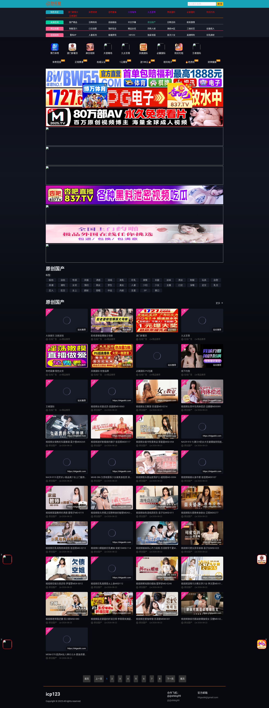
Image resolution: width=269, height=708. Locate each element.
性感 (74, 280)
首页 (87, 678)
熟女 (98, 285)
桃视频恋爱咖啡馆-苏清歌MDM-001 (153, 619)
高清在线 (55, 22)
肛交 (63, 290)
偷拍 (51, 280)
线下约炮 (185, 371)
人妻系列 (93, 35)
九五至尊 (185, 335)
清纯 (110, 280)
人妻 (133, 285)
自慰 (216, 280)
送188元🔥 (145, 62)
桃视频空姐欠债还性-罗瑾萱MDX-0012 (64, 583)
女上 (74, 290)
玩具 (204, 280)
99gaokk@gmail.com (208, 697)
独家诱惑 (152, 35)
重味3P (73, 35)
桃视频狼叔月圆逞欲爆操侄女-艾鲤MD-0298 (202, 619)
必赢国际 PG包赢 (144, 371)
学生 (110, 285)
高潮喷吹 (191, 35)
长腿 (157, 280)
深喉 (192, 285)
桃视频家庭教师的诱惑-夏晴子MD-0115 (65, 512)
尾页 (182, 678)
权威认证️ (101, 62)
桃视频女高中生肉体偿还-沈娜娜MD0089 (201, 406)
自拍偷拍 (112, 22)
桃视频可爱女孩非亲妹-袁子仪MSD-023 (200, 548)
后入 (51, 290)
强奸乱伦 (112, 28)
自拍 (63, 280)
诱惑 (98, 280)
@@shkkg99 (173, 700)
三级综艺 (191, 28)
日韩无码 (171, 22)
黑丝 (180, 280)
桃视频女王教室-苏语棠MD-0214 (151, 406)
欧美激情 (191, 22)
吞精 (98, 290)
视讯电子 (167, 62)
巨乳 (133, 280)
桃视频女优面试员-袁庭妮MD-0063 (107, 406)
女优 (74, 285)
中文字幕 (132, 22)
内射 (122, 290)
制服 (192, 280)
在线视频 (55, 35)
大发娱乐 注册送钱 (55, 335)
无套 (133, 290)
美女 (122, 285)
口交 (180, 285)
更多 (218, 303)
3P (145, 290)
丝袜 (169, 280)
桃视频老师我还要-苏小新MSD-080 (62, 619)
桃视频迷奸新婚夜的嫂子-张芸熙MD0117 (110, 442)
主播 (169, 285)
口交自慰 (93, 28)
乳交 (216, 285)
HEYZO (132, 35)
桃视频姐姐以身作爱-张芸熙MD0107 (198, 477)
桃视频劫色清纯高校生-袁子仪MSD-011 (155, 512)
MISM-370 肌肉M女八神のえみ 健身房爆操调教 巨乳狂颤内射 (75, 654)
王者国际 (50, 406)
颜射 (86, 290)
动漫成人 (210, 28)
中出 (110, 290)
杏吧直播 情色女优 (55, 371)
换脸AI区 (171, 28)
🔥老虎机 (190, 62)
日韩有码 (93, 22)
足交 (204, 285)
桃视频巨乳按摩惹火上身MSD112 (107, 583)
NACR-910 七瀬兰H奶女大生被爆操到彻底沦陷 (203, 442)
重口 (157, 290)
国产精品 (73, 22)
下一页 (170, 678)
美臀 (145, 280)
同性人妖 (152, 28)
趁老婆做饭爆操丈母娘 (102, 335)
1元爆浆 (123, 62)
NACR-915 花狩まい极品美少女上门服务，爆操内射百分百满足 (76, 477)
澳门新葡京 (141, 335)
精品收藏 (55, 28)
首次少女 (171, 35)
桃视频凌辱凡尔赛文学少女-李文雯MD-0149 (202, 583)
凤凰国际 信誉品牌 (100, 371)
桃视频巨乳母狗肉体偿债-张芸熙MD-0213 (66, 548)
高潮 (51, 285)
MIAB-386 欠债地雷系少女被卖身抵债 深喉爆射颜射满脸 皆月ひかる (123, 477)
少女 (157, 285)
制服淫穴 (73, 28)
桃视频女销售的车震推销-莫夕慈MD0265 (65, 442)
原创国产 (152, 22)
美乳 (122, 280)
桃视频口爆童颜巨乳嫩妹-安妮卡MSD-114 (111, 548)
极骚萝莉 (112, 35)
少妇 (145, 285)
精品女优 (132, 28)
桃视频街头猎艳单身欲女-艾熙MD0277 (199, 512)
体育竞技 (56, 62)
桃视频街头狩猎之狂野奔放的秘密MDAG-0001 (113, 512)
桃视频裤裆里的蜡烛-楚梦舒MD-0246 (154, 583)
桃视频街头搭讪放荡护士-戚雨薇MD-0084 (156, 477)
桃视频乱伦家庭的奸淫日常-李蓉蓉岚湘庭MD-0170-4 (116, 619)
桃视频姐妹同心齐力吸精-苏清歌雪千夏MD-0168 (159, 548)
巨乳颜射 (210, 35)
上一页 (99, 678)
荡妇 (86, 285)
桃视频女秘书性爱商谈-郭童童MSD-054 (155, 442)
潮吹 (63, 285)
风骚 (86, 280)
